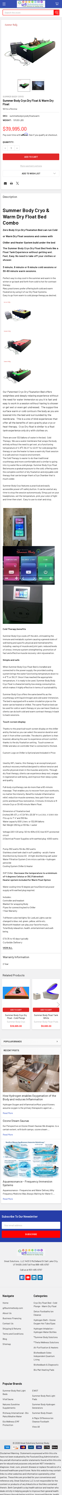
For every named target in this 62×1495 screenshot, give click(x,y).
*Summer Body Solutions (46, 1337)
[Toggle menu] (4, 4)
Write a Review (10, 108)
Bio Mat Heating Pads (44, 1369)
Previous (4, 1004)
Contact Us (8, 1323)
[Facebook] (22, 1277)
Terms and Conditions (13, 1333)
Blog (5, 1338)
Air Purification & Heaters (46, 1347)
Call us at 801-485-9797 (31, 1269)
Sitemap (7, 1344)
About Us (7, 1313)
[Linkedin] (34, 1277)
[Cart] (57, 4)
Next (58, 1004)
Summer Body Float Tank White (46, 1016)
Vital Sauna (8, 1399)
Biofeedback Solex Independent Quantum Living (44, 1356)
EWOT (35, 1390)
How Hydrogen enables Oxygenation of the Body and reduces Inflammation (29, 1097)
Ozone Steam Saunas (16, 1120)
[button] (31, 173)
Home (5, 1302)
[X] (17, 183)
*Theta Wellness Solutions (46, 1342)
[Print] (11, 183)
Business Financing (12, 1318)
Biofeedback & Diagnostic (46, 1364)
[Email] (5, 183)
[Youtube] (28, 1277)
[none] (31, 49)
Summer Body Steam (42, 1413)
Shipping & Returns (12, 1328)
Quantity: (8, 142)
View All (36, 1426)
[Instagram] (40, 1277)
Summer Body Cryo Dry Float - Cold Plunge (16, 1016)
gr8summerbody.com (13, 1308)
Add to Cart (16, 1010)
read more (8, 1113)
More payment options (31, 165)
